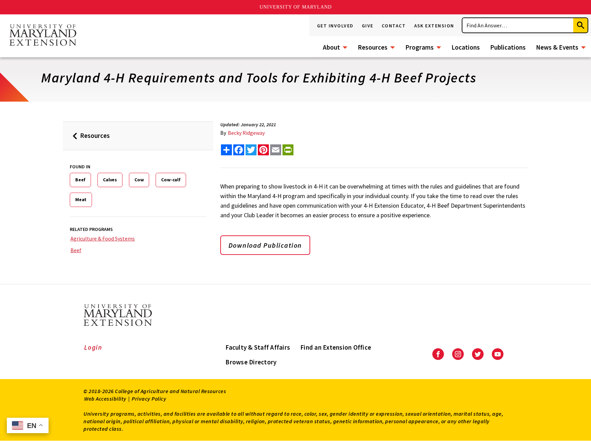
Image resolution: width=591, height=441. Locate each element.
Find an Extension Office (335, 347)
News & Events (557, 47)
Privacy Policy (149, 398)
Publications (508, 47)
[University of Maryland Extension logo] (43, 35)
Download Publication (265, 245)
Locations (465, 47)
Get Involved (335, 26)
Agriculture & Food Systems (102, 238)
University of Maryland (296, 7)
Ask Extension (434, 26)
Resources (373, 47)
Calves (110, 180)
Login (93, 347)
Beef (80, 180)
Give (367, 26)
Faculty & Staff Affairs (257, 347)
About (331, 47)
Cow (139, 180)
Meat (81, 199)
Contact (394, 26)
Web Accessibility (105, 398)
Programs (419, 47)
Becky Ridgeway (246, 132)
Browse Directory (250, 362)
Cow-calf (170, 180)
